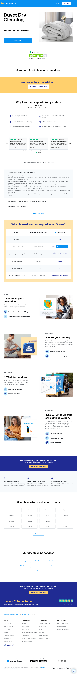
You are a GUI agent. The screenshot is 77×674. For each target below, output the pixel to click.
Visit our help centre (38, 213)
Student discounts (27, 641)
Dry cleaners (25, 629)
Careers (41, 632)
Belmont (47, 510)
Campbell (29, 515)
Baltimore (29, 510)
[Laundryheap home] (8, 3)
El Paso (65, 526)
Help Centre (7, 629)
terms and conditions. (14, 668)
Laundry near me (8, 641)
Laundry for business (63, 629)
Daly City (11, 526)
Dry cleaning (25, 614)
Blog (40, 629)
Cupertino (47, 521)
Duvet (51, 561)
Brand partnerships (62, 626)
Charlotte (47, 515)
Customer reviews (9, 635)
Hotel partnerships (62, 623)
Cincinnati (12, 521)
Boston (65, 510)
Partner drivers (43, 635)
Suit (38, 566)
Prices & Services (8, 626)
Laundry (24, 623)
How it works (7, 623)
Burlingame (11, 515)
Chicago (65, 515)
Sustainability (7, 638)
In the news (42, 626)
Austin (11, 510)
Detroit (47, 526)
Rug (25, 561)
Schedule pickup (62, 247)
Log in (57, 3)
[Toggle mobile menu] (75, 3)
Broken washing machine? (29, 638)
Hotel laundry (25, 635)
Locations (6, 632)
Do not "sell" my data (8, 670)
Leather (51, 566)
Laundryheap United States (11, 614)
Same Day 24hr (37, 571)
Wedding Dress (24, 566)
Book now (66, 3)
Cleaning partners (44, 638)
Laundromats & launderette (29, 632)
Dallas (65, 521)
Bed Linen (38, 561)
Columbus (29, 521)
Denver (30, 526)
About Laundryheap (45, 623)
